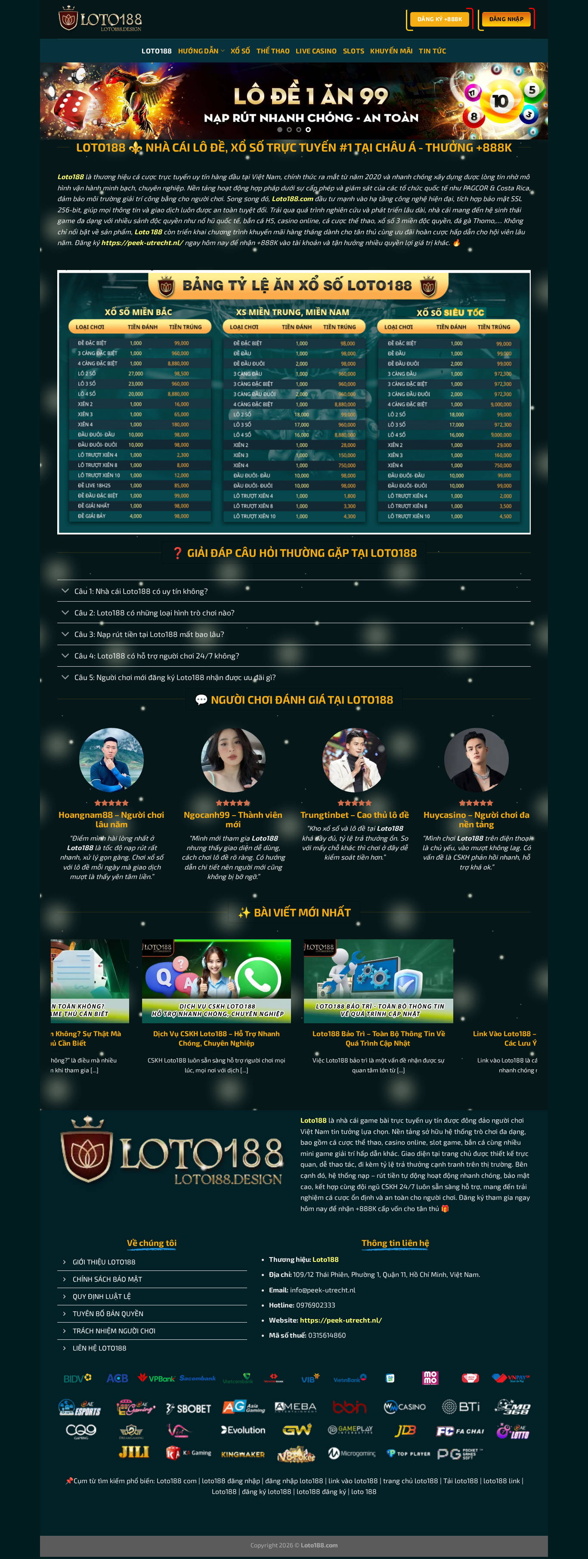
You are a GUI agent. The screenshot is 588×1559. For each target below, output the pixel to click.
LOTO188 (157, 51)
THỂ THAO (273, 51)
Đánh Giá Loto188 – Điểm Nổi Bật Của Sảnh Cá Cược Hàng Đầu (435, 1038)
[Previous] (61, 101)
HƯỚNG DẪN (198, 51)
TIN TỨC (432, 51)
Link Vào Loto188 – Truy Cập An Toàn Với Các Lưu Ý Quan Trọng (272, 1038)
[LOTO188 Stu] (100, 19)
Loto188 (70, 176)
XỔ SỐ (241, 51)
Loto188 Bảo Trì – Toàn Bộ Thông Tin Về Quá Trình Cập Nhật (110, 1038)
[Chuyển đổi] (65, 591)
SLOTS (354, 51)
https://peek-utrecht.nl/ (341, 1320)
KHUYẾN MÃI (391, 51)
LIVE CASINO (316, 51)
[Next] (527, 101)
